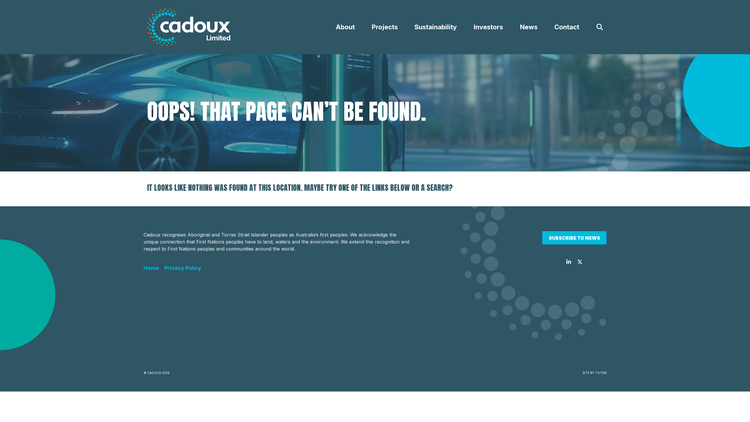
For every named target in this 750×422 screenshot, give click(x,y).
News (529, 27)
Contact (566, 27)
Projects (385, 27)
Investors (488, 27)
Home (151, 268)
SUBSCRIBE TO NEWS (574, 238)
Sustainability (436, 27)
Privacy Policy (182, 268)
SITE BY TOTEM (594, 373)
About (345, 27)
